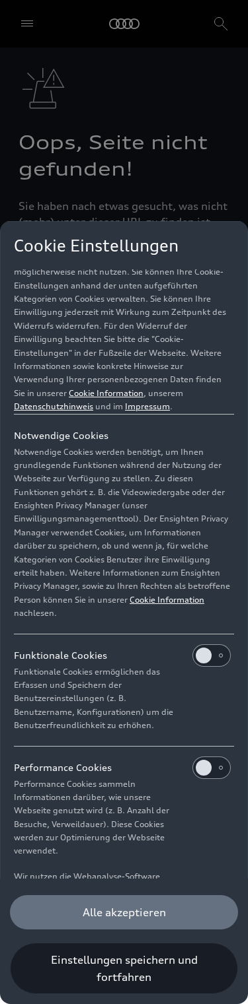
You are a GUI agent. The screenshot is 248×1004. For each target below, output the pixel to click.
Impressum (147, 406)
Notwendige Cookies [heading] (61, 435)
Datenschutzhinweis (53, 406)
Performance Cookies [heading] (63, 767)
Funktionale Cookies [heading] (60, 655)
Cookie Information (106, 393)
